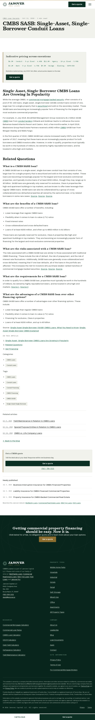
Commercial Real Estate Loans (49, 503)
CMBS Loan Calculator (12, 635)
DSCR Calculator (9, 640)
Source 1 (15, 287)
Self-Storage (55, 592)
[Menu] (90, 4)
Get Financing (11, 349)
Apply (52, 645)
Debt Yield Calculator (11, 645)
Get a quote (77, 4)
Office (52, 602)
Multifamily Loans (31, 503)
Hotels (52, 582)
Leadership (54, 630)
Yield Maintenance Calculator (14, 655)
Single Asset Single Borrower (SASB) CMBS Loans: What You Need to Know (44, 328)
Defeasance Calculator (12, 650)
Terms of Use (55, 665)
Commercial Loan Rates (12, 630)
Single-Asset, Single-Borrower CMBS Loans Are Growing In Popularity (37, 341)
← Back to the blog (11, 441)
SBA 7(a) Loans (66, 503)
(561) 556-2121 (47, 469)
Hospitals (53, 572)
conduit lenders (25, 121)
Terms (89, 707)
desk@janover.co (9, 597)
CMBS (5, 121)
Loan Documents (56, 640)
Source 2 (24, 287)
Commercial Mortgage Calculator (16, 625)
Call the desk (19, 717)
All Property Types (57, 612)
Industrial (53, 577)
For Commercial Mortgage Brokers (63, 670)
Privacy (82, 707)
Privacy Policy (55, 660)
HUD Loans (77, 503)
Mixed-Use (54, 597)
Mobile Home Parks (57, 567)
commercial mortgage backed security (46, 100)
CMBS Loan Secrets (11, 18)
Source (34, 196)
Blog (52, 635)
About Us (53, 625)
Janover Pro (15, 579)
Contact (53, 650)
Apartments (54, 607)
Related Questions (13, 345)
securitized (43, 106)
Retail (52, 587)
